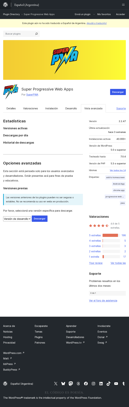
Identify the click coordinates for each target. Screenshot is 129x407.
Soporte (121, 108)
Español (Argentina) (22, 383)
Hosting (7, 337)
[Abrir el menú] (124, 4)
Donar (103, 337)
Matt (7, 358)
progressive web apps (116, 196)
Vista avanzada (93, 108)
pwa (123, 203)
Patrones (40, 342)
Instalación (51, 108)
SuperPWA (32, 94)
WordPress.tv (75, 342)
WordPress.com (14, 353)
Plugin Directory (11, 14)
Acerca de (9, 326)
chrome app (119, 190)
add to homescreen (115, 177)
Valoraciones (30, 108)
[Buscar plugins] (36, 34)
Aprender (71, 326)
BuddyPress (11, 369)
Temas (38, 331)
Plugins (39, 337)
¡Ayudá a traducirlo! (97, 23)
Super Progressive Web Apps (47, 89)
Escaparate (41, 326)
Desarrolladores (75, 337)
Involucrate (104, 326)
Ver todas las (118, 263)
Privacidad (9, 342)
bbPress (9, 364)
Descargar (118, 92)
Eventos (102, 331)
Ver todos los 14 (118, 170)
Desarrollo (71, 108)
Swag (102, 342)
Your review (96, 263)
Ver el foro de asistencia (103, 300)
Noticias (8, 331)
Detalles (11, 108)
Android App (119, 184)
